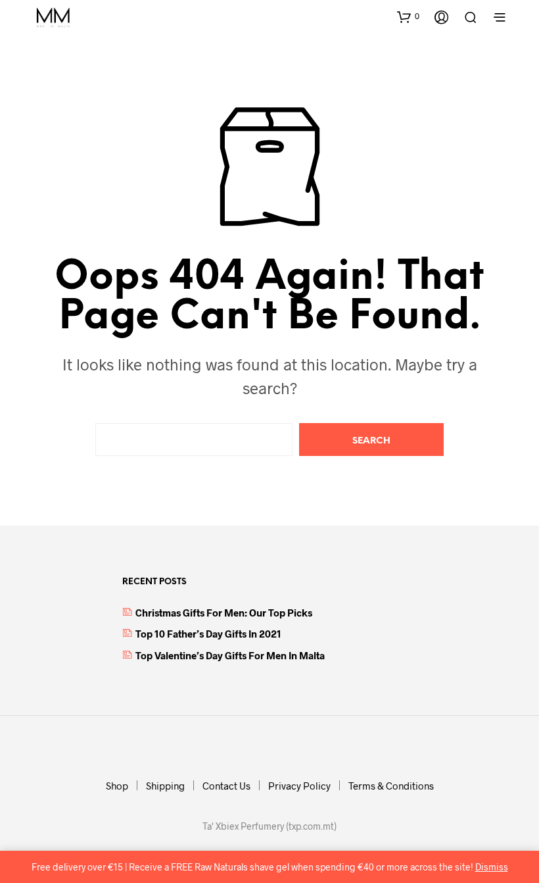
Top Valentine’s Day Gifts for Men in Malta (230, 655)
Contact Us (226, 786)
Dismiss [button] (491, 866)
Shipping (165, 786)
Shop (117, 786)
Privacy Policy (299, 786)
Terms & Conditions (391, 786)
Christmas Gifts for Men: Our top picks (223, 612)
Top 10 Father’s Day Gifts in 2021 (208, 634)
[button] (408, 16)
